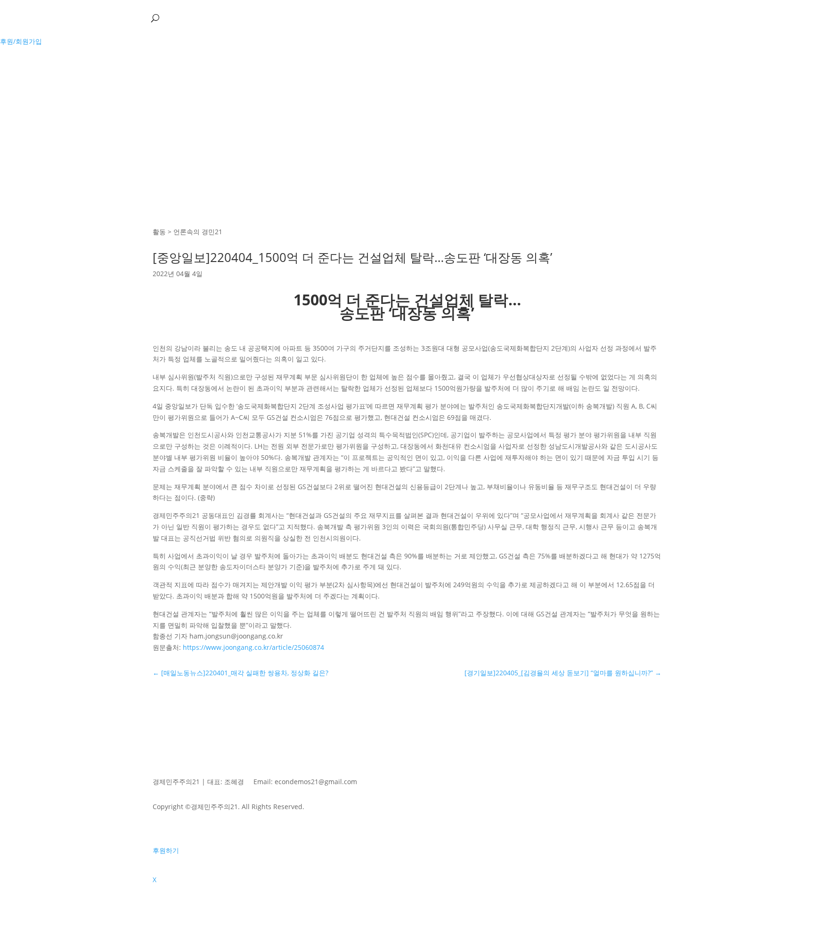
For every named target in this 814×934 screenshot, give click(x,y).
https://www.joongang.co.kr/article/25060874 (253, 647)
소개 (20, 17)
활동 (44, 17)
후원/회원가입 (21, 41)
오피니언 (84, 17)
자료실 (127, 17)
